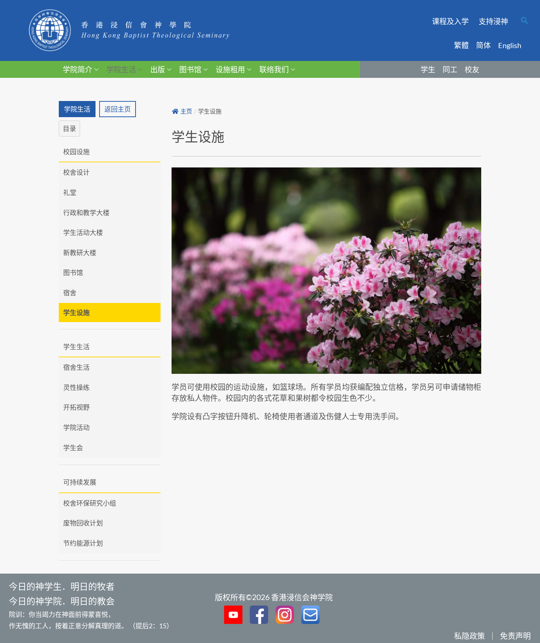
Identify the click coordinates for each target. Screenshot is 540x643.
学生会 (73, 448)
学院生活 (121, 69)
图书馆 (190, 69)
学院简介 (77, 69)
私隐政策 (469, 635)
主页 (186, 111)
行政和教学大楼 (86, 213)
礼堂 (69, 192)
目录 (69, 128)
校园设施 (76, 152)
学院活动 (76, 427)
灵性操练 (76, 387)
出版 (157, 69)
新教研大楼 (79, 253)
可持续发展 (79, 482)
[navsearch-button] (524, 21)
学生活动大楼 (83, 232)
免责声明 (515, 635)
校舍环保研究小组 (89, 503)
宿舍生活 (76, 367)
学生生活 (76, 347)
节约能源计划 (83, 543)
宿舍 (69, 293)
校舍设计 (76, 172)
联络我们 (274, 69)
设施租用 (230, 69)
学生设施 (76, 312)
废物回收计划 (83, 523)
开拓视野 (76, 407)
